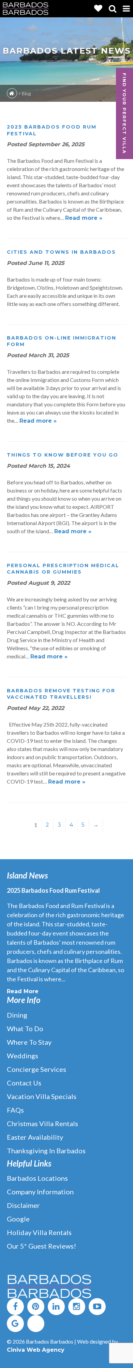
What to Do (25, 1028)
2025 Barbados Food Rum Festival (52, 130)
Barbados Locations (37, 1178)
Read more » (83, 218)
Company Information (40, 1192)
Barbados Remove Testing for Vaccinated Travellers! (61, 694)
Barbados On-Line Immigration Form (61, 341)
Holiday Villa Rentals (39, 1232)
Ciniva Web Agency (35, 1350)
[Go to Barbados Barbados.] (12, 93)
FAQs (15, 1110)
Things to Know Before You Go (62, 455)
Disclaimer (23, 1205)
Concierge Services (36, 1069)
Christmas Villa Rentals (42, 1123)
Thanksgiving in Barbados (46, 1151)
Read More (23, 991)
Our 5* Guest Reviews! (41, 1246)
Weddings (22, 1056)
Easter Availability (35, 1137)
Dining (17, 1015)
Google (18, 1219)
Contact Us (24, 1083)
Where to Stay (29, 1042)
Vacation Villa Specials (41, 1096)
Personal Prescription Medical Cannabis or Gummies (63, 568)
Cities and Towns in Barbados (61, 252)
